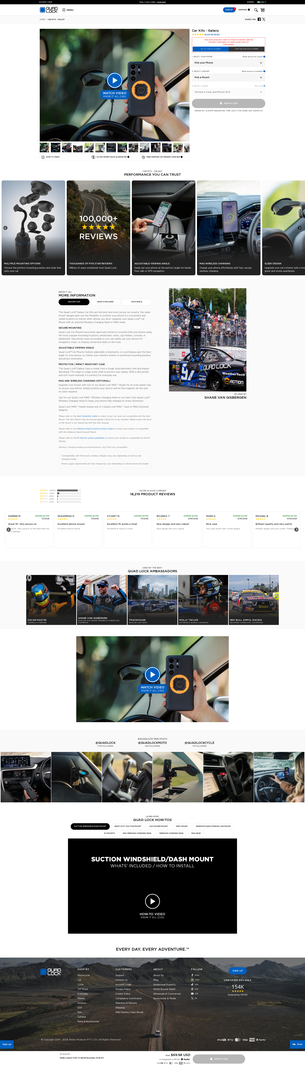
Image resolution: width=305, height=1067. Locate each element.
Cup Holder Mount (158, 826)
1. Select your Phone (202, 57)
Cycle (81, 985)
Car (79, 980)
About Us (158, 975)
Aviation (82, 1003)
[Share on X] (263, 19)
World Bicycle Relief (164, 989)
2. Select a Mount (201, 71)
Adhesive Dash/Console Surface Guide (95, 429)
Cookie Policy (122, 994)
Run (80, 1012)
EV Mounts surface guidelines (90, 438)
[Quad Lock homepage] (49, 12)
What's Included (105, 302)
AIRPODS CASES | (152, 2)
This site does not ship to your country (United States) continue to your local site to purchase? (228, 42)
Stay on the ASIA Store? (246, 49)
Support (250, 2)
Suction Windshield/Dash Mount (90, 826)
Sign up (7, 1044)
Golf (80, 1008)
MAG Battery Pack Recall (129, 1012)
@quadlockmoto (152, 743)
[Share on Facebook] (259, 19)
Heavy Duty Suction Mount (127, 826)
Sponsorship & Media (164, 998)
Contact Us (121, 980)
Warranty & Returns (126, 1003)
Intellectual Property (164, 985)
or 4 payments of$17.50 (169, 1059)
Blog (155, 980)
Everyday (83, 994)
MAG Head (196, 833)
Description (74, 302)
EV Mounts (109, 833)
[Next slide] (299, 228)
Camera (82, 1017)
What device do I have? (253, 57)
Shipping (242, 10)
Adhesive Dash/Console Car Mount (213, 826)
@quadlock (105, 743)
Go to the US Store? (211, 49)
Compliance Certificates (128, 998)
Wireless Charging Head (171, 833)
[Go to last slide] (5, 228)
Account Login (123, 985)
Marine (81, 998)
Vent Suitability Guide (87, 416)
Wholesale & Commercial (166, 994)
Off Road (83, 989)
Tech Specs (136, 302)
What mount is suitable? (252, 71)
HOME (42, 19)
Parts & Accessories (88, 1022)
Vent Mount (182, 826)
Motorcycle (84, 975)
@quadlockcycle (199, 743)
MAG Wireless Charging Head (137, 833)
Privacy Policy (123, 989)
